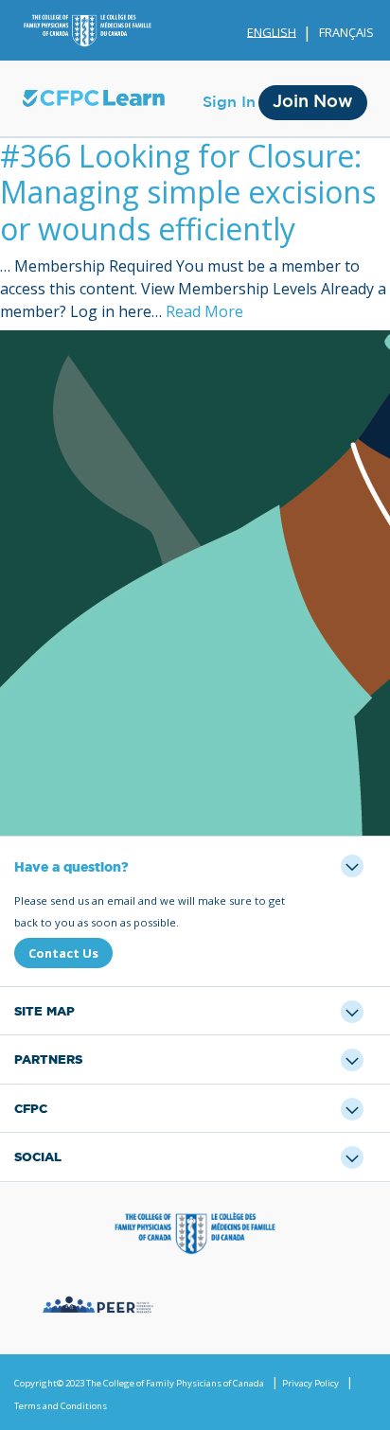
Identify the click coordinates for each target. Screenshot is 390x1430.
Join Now (313, 102)
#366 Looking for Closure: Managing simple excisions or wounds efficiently (188, 192)
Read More (204, 311)
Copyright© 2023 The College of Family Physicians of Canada (139, 1383)
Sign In (229, 102)
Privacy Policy (310, 1383)
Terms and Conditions (60, 1406)
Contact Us (63, 953)
